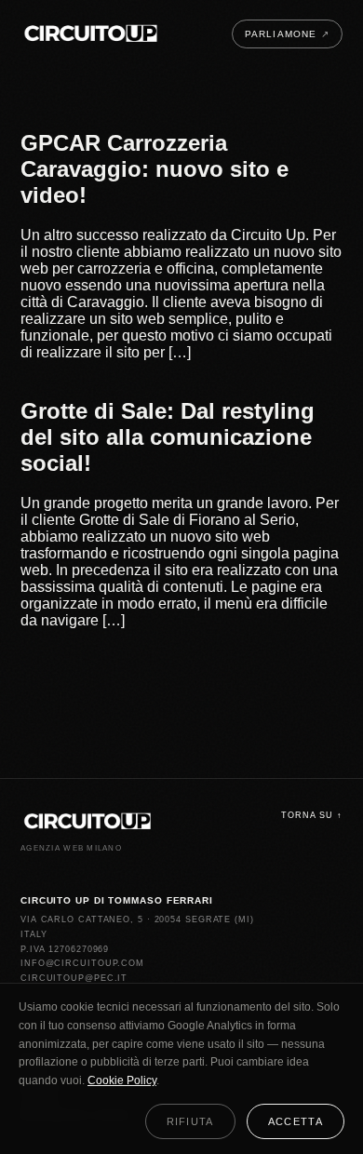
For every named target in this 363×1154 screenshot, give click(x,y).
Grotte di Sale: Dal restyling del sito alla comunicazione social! (167, 437)
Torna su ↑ (312, 815)
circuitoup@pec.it (74, 978)
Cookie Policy (121, 1080)
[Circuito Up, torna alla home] (91, 33)
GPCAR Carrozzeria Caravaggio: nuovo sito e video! (154, 169)
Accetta (295, 1121)
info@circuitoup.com (82, 963)
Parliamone (287, 34)
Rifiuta (190, 1121)
